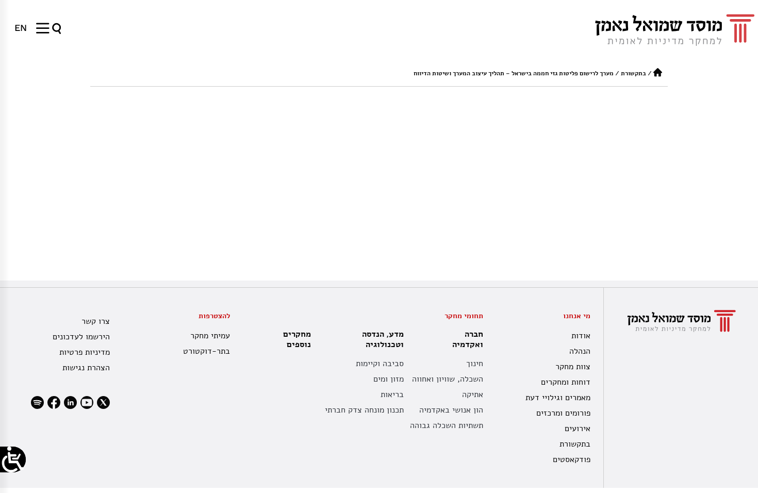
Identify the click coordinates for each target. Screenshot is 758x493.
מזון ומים (388, 379)
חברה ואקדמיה (467, 339)
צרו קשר (95, 321)
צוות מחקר (572, 366)
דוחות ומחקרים (565, 382)
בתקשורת (633, 73)
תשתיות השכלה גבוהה (446, 425)
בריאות (392, 394)
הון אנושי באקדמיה (451, 410)
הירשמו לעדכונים (81, 336)
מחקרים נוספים (297, 339)
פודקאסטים (571, 459)
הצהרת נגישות (86, 367)
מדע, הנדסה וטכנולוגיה (383, 339)
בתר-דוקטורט (206, 351)
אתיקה (472, 394)
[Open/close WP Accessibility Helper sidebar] (13, 459)
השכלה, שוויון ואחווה (447, 379)
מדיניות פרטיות (84, 352)
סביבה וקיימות (380, 363)
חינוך (474, 363)
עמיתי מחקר (210, 335)
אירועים (577, 428)
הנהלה (579, 351)
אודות (580, 335)
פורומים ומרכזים (563, 413)
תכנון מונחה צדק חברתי (364, 410)
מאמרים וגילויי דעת (557, 397)
